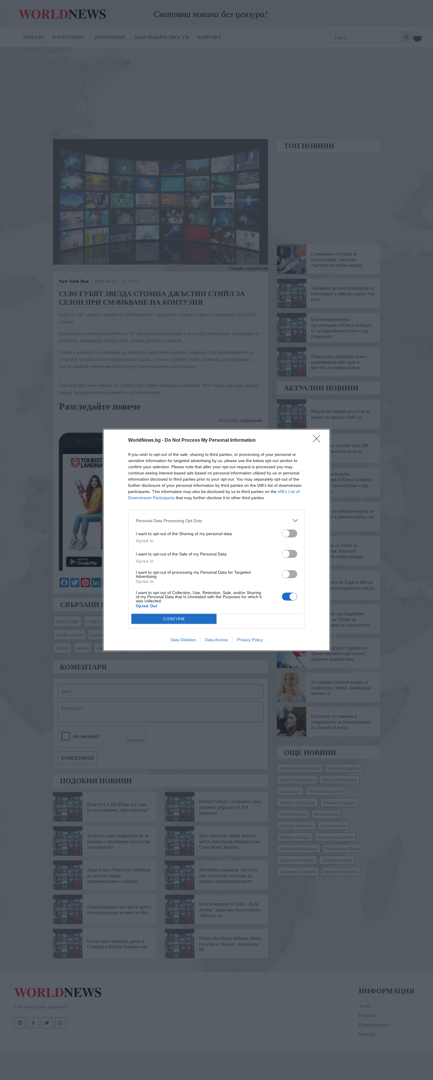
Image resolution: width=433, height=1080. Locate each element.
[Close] (318, 440)
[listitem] (216, 520)
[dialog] (216, 540)
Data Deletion (183, 639)
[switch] (289, 533)
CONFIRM (174, 619)
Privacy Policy (250, 639)
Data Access (216, 639)
